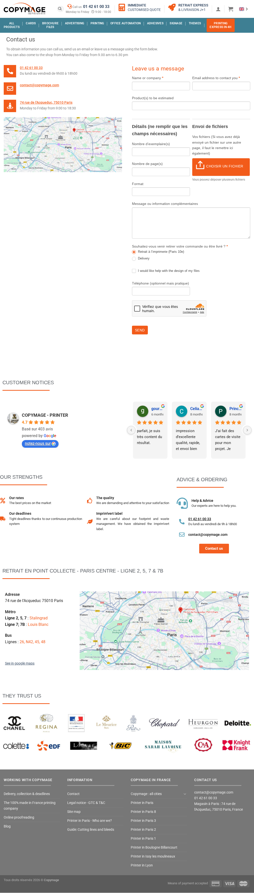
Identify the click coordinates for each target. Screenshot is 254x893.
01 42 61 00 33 (96, 6)
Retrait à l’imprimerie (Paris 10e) (160, 252)
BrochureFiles (50, 25)
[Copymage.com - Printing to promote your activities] (25, 9)
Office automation (125, 23)
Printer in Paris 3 (143, 821)
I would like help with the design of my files (168, 271)
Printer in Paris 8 (143, 812)
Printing (97, 23)
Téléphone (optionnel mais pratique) (160, 283)
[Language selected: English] (243, 8)
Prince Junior (235, 408)
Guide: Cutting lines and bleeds (90, 830)
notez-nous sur (38, 443)
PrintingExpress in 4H (220, 25)
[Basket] (230, 8)
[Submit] (60, 9)
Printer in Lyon (142, 865)
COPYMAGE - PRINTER (45, 415)
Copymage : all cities (146, 794)
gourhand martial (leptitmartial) (157, 408)
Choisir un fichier (224, 166)
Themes (195, 23)
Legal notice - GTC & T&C (86, 803)
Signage (176, 23)
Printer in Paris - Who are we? (89, 821)
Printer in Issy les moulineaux (153, 856)
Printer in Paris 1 (143, 838)
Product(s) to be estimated (153, 98)
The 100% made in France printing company (30, 806)
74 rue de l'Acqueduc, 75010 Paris (46, 102)
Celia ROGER (196, 408)
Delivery (143, 258)
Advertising (74, 23)
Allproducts (12, 25)
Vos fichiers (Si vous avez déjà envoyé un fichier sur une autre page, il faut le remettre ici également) (216, 145)
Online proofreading (19, 817)
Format (137, 184)
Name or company (147, 78)
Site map (74, 812)
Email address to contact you (216, 78)
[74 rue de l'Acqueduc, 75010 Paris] (10, 106)
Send (140, 330)
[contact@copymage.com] (10, 88)
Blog (7, 826)
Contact (73, 794)
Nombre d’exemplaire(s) (151, 144)
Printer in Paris (142, 803)
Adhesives (155, 23)
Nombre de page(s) (147, 164)
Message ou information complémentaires (165, 204)
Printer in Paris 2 (143, 830)
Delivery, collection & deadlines (27, 794)
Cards (31, 23)
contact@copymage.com (39, 85)
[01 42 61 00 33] (10, 71)
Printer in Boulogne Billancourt (154, 847)
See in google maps (19, 663)
